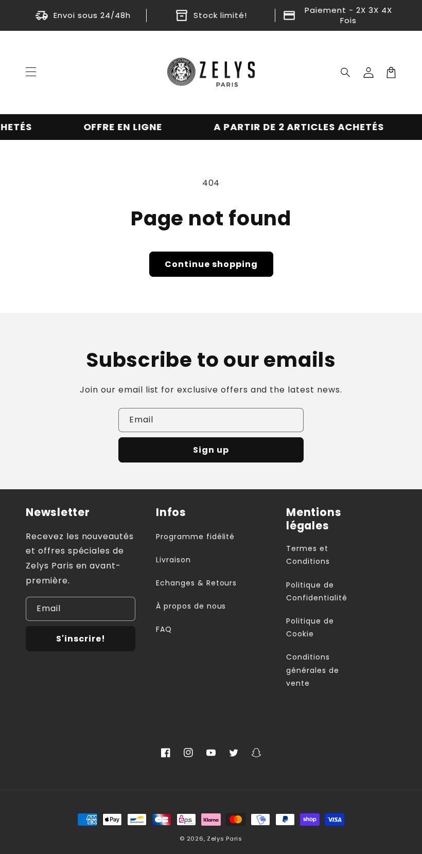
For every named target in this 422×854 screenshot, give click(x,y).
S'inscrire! (81, 639)
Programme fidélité (195, 536)
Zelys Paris (224, 838)
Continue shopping (211, 264)
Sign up (211, 450)
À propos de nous (191, 606)
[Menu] (31, 72)
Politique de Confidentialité (316, 591)
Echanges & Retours (196, 583)
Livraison (173, 560)
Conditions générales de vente (312, 670)
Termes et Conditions (308, 554)
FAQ (164, 629)
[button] (346, 72)
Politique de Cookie (310, 627)
